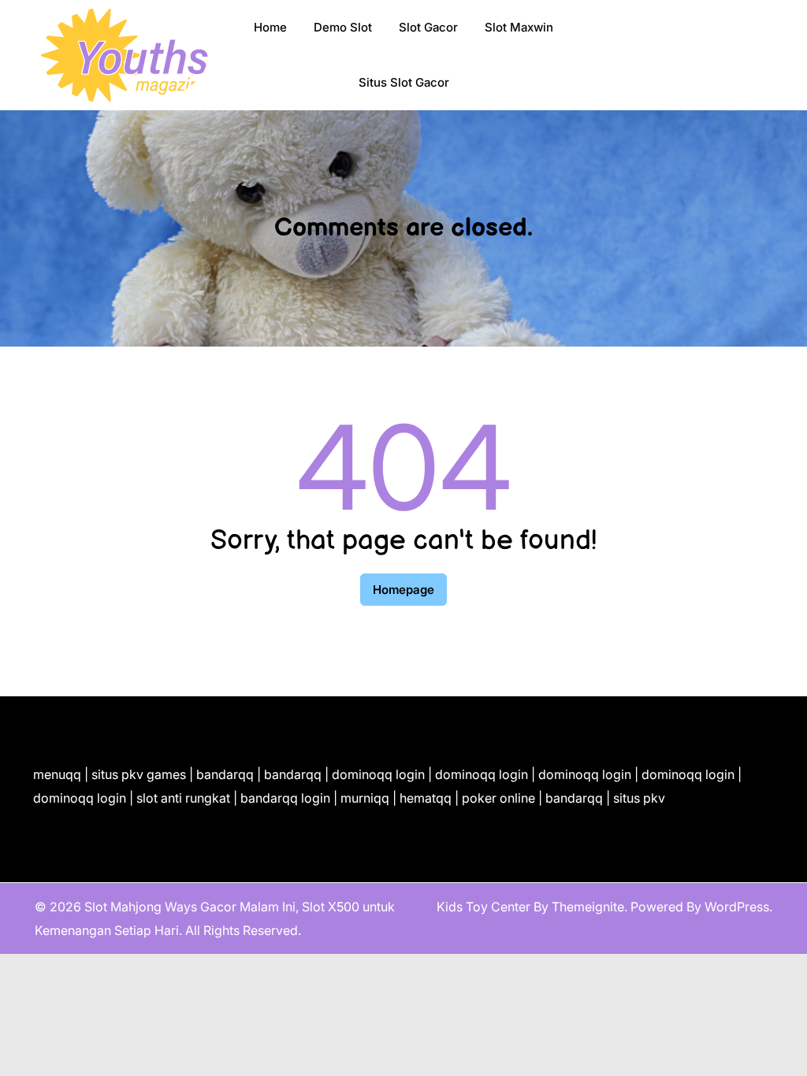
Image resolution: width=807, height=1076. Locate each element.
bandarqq (225, 774)
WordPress (737, 907)
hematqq (426, 798)
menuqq (57, 774)
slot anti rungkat (183, 798)
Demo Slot (343, 27)
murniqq (364, 798)
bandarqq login (285, 798)
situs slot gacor (404, 82)
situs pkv (639, 798)
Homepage (403, 589)
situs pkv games (138, 774)
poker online (498, 798)
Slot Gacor (428, 27)
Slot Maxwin (519, 27)
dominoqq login (378, 774)
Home (270, 27)
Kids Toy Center (483, 907)
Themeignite (588, 907)
